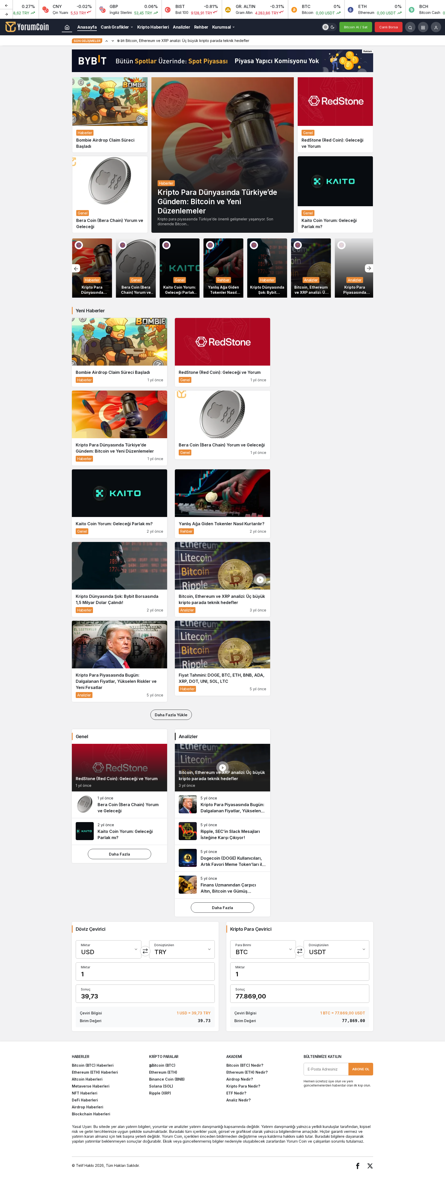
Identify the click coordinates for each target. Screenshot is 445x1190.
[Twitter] (370, 1165)
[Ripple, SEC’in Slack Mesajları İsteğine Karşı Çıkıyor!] (222, 831)
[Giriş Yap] (436, 27)
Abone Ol (360, 1069)
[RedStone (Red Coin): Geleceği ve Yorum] (335, 114)
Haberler (166, 183)
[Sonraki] (6, 14)
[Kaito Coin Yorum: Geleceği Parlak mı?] (335, 194)
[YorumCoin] (27, 26)
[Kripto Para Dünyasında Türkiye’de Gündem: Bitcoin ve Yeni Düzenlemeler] (222, 154)
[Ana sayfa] (67, 27)
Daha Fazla (119, 854)
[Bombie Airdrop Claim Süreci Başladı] (110, 114)
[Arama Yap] (410, 27)
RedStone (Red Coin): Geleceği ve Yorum (117, 778)
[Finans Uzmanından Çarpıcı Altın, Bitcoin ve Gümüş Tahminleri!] (222, 885)
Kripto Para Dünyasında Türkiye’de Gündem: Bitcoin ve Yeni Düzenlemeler (217, 201)
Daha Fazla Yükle (171, 714)
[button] (423, 27)
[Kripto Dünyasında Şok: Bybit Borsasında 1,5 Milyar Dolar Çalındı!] (267, 268)
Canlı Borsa (388, 27)
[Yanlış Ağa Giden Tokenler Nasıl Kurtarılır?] (223, 268)
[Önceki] (6, 5)
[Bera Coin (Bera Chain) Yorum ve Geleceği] (110, 194)
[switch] (329, 27)
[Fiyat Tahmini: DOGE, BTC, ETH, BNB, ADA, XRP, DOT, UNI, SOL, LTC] (222, 658)
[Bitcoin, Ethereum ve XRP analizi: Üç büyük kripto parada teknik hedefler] (311, 268)
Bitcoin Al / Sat (355, 27)
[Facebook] (358, 1165)
